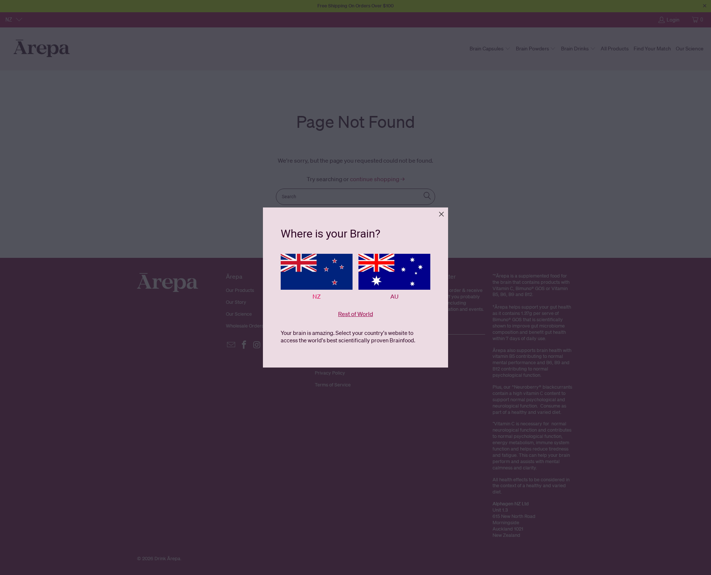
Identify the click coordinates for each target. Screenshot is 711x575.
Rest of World (355, 314)
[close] (441, 214)
